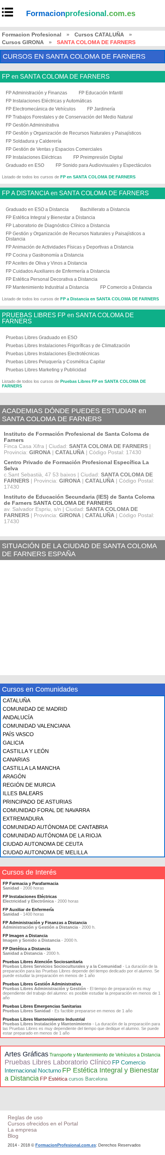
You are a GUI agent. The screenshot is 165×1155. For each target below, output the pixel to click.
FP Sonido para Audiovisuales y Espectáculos (103, 165)
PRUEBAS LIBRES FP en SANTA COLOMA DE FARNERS (68, 318)
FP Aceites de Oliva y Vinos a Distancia (46, 263)
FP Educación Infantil (101, 93)
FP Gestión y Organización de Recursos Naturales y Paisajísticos (73, 133)
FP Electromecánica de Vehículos (41, 109)
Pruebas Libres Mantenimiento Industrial (44, 1019)
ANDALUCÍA (18, 717)
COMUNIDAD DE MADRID (35, 709)
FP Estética (54, 1079)
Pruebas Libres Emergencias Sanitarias (42, 1006)
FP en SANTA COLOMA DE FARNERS (56, 77)
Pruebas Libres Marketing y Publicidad (46, 369)
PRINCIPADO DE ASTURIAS (37, 802)
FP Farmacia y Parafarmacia (30, 883)
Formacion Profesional (31, 34)
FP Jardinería (101, 109)
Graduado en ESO (25, 165)
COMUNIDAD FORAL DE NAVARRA (46, 810)
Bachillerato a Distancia (105, 209)
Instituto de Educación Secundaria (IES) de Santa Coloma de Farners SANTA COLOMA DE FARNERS (79, 500)
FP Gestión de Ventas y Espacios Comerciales (54, 149)
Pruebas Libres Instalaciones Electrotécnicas (52, 353)
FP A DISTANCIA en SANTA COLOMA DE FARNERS (75, 193)
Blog (13, 1136)
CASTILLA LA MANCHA (31, 768)
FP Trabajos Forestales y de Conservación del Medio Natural (69, 117)
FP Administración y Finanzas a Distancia (45, 922)
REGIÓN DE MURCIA (29, 785)
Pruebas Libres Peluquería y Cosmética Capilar (55, 361)
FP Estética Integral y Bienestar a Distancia (50, 217)
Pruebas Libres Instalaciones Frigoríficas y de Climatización (68, 345)
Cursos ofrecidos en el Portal (43, 1123)
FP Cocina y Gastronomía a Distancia (45, 255)
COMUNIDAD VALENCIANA (36, 726)
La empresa (22, 1130)
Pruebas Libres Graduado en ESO (41, 337)
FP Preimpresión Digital (98, 157)
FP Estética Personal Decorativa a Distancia (51, 279)
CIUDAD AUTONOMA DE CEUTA (43, 844)
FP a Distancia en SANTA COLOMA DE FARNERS (109, 299)
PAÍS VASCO (18, 734)
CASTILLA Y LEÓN (26, 751)
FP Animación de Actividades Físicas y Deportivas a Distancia (70, 247)
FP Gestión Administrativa (32, 125)
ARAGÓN (14, 776)
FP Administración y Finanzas (36, 93)
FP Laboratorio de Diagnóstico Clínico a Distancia (58, 225)
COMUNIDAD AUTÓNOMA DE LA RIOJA (52, 835)
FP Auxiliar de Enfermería (28, 909)
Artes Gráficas (26, 1054)
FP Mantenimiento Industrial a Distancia (47, 287)
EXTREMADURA (23, 819)
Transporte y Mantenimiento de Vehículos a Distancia (105, 1055)
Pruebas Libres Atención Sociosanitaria (42, 961)
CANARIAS (16, 759)
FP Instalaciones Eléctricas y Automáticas (49, 101)
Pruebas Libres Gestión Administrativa (42, 984)
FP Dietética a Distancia (26, 948)
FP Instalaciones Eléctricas (34, 157)
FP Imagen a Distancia (25, 935)
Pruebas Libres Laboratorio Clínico (58, 1062)
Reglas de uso (25, 1117)
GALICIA (13, 743)
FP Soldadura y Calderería (33, 141)
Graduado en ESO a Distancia (37, 209)
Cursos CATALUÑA (99, 34)
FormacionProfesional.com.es (65, 1145)
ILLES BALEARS (23, 793)
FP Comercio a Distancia (126, 287)
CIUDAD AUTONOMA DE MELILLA (45, 852)
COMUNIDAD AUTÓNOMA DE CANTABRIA (55, 827)
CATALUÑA (16, 700)
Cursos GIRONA (23, 42)
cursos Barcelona (88, 1079)
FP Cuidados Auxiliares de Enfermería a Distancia (58, 271)
